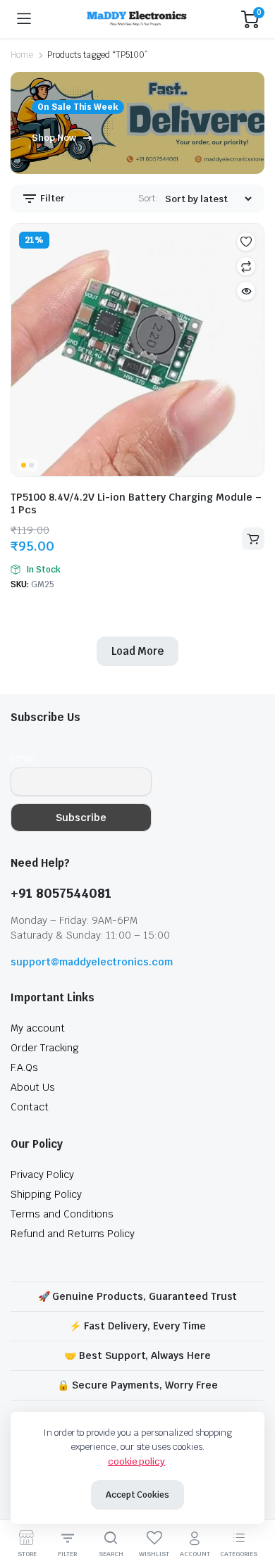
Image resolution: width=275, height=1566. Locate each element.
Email (23, 758)
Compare (246, 266)
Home (22, 55)
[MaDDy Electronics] (136, 19)
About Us (33, 1087)
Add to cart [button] (253, 538)
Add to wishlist (246, 241)
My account (38, 1028)
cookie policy (137, 1461)
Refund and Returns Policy (73, 1233)
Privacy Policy (42, 1174)
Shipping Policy (46, 1194)
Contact (30, 1107)
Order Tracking (45, 1047)
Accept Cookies (138, 1495)
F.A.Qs (24, 1067)
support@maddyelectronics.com (92, 962)
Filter (51, 198)
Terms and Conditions (62, 1214)
